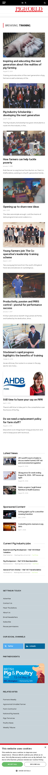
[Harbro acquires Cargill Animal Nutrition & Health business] (9, 490)
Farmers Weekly (9, 700)
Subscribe (7, 622)
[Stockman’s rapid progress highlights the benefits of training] (24, 336)
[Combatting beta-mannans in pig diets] (9, 527)
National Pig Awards (11, 713)
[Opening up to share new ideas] (24, 190)
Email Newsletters (10, 617)
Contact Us (7, 603)
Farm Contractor (9, 709)
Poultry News (8, 723)
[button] (24, 770)
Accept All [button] (12, 764)
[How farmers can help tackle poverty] (24, 143)
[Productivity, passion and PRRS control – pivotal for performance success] (24, 285)
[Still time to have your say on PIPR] (24, 383)
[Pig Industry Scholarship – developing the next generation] (24, 95)
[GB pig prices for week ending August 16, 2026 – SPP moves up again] (9, 475)
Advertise (7, 598)
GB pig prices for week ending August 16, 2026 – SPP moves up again (31, 475)
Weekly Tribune (9, 727)
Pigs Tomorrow (9, 718)
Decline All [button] (35, 764)
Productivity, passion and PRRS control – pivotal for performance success (22, 304)
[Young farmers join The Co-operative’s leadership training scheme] (24, 234)
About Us (6, 612)
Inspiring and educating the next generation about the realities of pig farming (22, 64)
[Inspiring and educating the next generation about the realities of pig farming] (24, 45)
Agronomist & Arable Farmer (14, 704)
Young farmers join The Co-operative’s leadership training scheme (20, 254)
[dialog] (24, 760)
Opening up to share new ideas (21, 206)
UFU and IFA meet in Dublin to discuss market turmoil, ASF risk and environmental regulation (30, 460)
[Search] (44, 3)
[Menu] (4, 3)
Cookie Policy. (38, 760)
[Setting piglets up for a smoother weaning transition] (9, 514)
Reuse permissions (10, 626)
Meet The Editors (10, 608)
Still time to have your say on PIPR (23, 399)
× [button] (45, 747)
